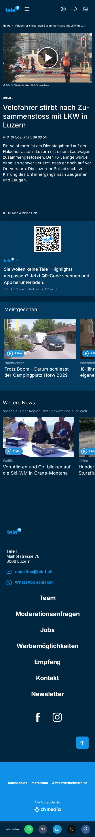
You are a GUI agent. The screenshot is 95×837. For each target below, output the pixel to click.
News (6, 25)
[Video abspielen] (47, 57)
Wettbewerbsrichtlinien (69, 783)
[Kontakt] (85, 9)
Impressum (39, 783)
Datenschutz (17, 783)
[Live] (63, 9)
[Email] (57, 829)
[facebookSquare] (38, 717)
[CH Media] (47, 809)
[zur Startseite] (12, 9)
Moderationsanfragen (47, 614)
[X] (71, 829)
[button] (42, 829)
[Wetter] (74, 9)
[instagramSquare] (57, 717)
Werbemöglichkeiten (47, 646)
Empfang (47, 662)
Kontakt (47, 678)
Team (47, 598)
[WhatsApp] (28, 829)
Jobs (47, 630)
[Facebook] (85, 829)
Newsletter (47, 694)
